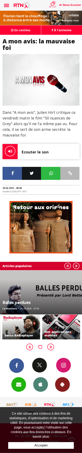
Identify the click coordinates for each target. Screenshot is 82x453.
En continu (21, 30)
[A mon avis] (41, 80)
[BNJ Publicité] (12, 404)
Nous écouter (72, 5)
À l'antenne (62, 30)
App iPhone (40, 384)
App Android (62, 384)
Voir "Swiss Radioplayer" (21, 327)
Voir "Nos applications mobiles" (61, 327)
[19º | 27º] (52, 0)
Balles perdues (17, 302)
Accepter (41, 445)
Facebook (16, 365)
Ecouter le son (35, 151)
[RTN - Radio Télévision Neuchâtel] (50, 404)
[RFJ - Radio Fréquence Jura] (69, 404)
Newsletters (18, 384)
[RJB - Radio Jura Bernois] (31, 404)
